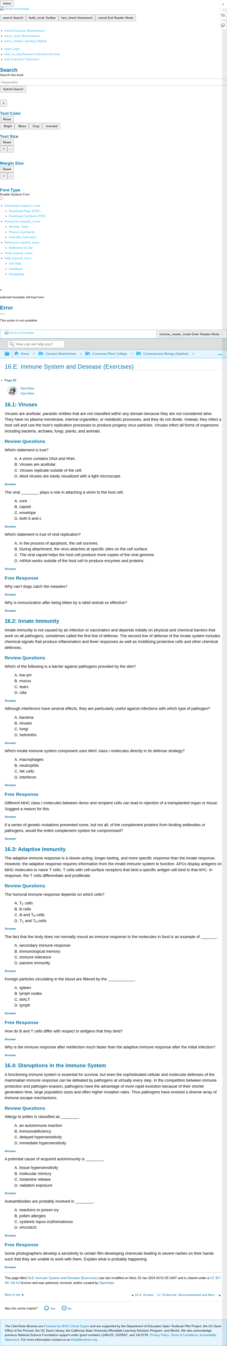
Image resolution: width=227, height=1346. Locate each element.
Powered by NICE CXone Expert (67, 1326)
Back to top (12, 1294)
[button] (16, 269)
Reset (7, 119)
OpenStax (27, 388)
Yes (52, 1308)
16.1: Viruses (21, 404)
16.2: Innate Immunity (32, 621)
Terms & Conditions (184, 1335)
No (70, 1308)
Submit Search (13, 89)
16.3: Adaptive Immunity (35, 849)
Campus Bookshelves (61, 353)
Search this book (11, 75)
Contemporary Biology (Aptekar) (165, 353)
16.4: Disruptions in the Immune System (55, 1065)
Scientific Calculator (22, 237)
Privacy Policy (159, 1335)
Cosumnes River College (109, 353)
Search (12, 344)
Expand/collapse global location (220, 352)
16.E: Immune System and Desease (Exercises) (62, 1278)
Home (25, 353)
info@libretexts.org (83, 1339)
